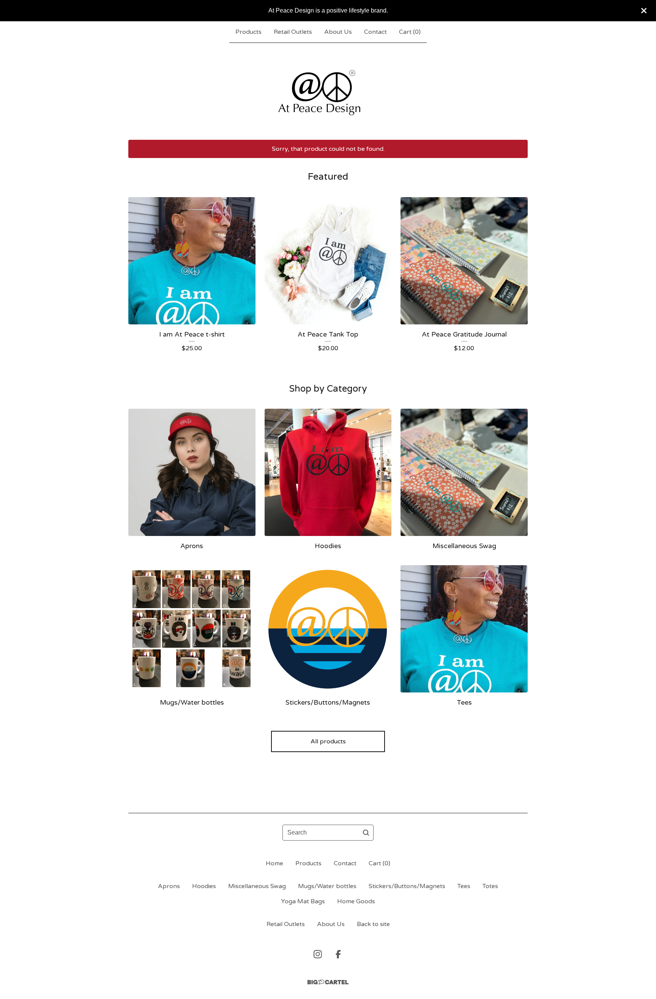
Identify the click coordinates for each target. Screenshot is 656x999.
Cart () (410, 32)
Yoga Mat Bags (303, 901)
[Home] (328, 91)
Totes (490, 886)
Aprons (169, 886)
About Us (338, 32)
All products (328, 741)
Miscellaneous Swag (257, 886)
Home (274, 863)
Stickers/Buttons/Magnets (407, 886)
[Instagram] (318, 954)
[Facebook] (338, 954)
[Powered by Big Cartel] (328, 982)
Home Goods (356, 901)
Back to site (373, 924)
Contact (375, 32)
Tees (463, 886)
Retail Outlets (293, 32)
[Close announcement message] (644, 11)
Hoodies (204, 886)
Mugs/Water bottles (327, 886)
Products (248, 32)
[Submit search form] (366, 832)
